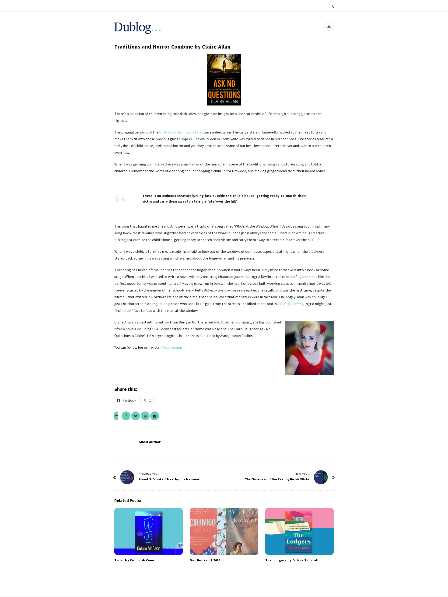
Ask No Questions (290, 303)
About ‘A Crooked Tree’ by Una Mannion (169, 479)
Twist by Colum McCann (134, 560)
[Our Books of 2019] (224, 531)
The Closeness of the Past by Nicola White (277, 479)
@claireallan (172, 347)
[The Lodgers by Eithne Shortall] (299, 531)
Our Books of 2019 (205, 560)
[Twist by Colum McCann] (148, 531)
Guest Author (150, 442)
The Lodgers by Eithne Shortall (291, 560)
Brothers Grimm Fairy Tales (181, 132)
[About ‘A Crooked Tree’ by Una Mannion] (127, 477)
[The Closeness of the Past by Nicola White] (321, 477)
